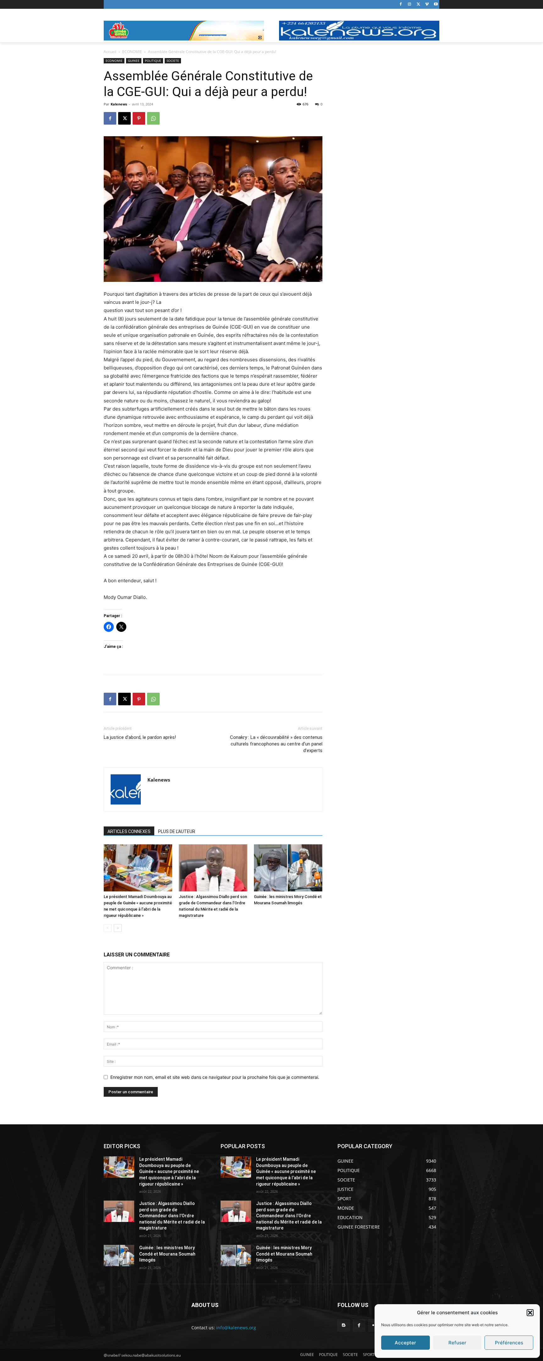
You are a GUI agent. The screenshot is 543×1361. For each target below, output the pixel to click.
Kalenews (119, 104)
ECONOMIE (132, 51)
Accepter (405, 1343)
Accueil (110, 51)
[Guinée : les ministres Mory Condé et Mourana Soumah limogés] (288, 867)
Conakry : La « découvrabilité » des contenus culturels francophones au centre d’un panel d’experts (276, 743)
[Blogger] (343, 1325)
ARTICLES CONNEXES (129, 831)
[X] (418, 4)
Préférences (509, 1343)
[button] (530, 1313)
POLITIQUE (153, 60)
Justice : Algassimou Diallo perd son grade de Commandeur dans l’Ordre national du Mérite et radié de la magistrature (172, 1215)
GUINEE (134, 60)
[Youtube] (435, 4)
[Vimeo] (427, 4)
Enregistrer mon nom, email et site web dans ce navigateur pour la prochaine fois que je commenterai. (214, 1077)
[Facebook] (400, 4)
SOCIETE (173, 60)
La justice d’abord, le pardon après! (140, 737)
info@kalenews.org (236, 1328)
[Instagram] (409, 4)
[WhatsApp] (153, 118)
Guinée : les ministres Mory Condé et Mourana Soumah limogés (167, 1253)
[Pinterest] (139, 118)
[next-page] (118, 928)
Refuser (457, 1343)
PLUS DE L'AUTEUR (176, 831)
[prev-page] (108, 928)
